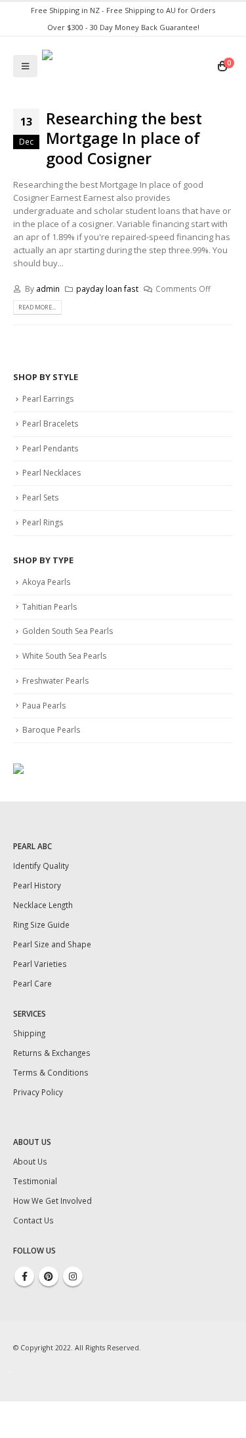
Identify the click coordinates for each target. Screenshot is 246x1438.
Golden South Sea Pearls (67, 631)
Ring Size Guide (41, 924)
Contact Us (33, 1220)
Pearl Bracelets (50, 423)
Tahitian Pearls (49, 606)
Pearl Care (32, 983)
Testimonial (35, 1181)
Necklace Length (43, 905)
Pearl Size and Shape (52, 944)
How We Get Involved (52, 1200)
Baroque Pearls (51, 729)
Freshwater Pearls (55, 680)
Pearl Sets (40, 497)
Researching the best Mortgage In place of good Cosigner (124, 138)
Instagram (73, 1276)
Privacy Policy (38, 1092)
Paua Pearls (44, 705)
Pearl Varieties (40, 963)
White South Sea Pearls (64, 655)
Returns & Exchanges (52, 1052)
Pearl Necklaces (51, 472)
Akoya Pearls (46, 581)
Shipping (29, 1033)
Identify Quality (41, 865)
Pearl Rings (42, 522)
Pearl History (37, 885)
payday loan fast (107, 288)
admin (48, 288)
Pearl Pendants (50, 448)
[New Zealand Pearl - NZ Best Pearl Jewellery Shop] (124, 66)
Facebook (24, 1276)
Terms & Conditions (51, 1072)
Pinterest (48, 1276)
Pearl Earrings (47, 398)
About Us (30, 1161)
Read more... (37, 307)
